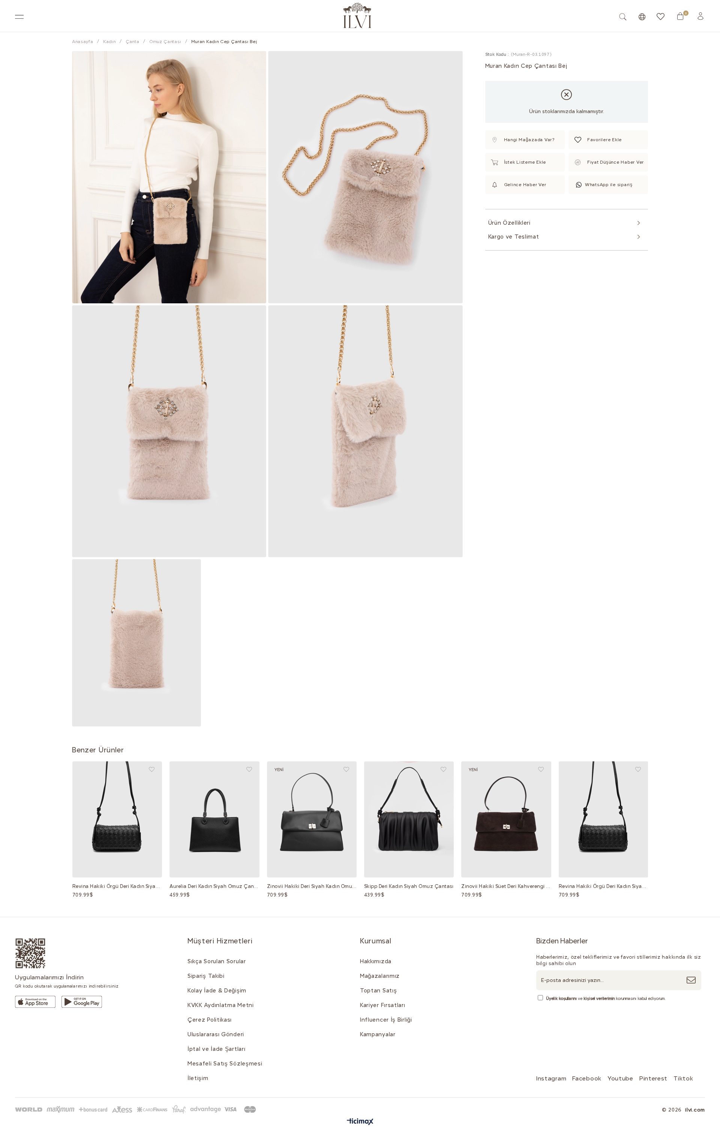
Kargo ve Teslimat (513, 236)
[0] (680, 16)
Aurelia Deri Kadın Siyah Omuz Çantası (214, 886)
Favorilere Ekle (151, 769)
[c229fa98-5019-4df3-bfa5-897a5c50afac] (137, 1109)
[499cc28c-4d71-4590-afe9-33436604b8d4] (35, 1002)
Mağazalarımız (380, 976)
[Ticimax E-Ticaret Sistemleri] (360, 1122)
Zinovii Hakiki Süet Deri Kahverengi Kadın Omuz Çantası (506, 886)
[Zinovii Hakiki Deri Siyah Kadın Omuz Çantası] (312, 819)
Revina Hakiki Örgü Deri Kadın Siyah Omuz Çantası (117, 886)
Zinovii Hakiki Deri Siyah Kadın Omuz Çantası (312, 886)
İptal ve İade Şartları (216, 1049)
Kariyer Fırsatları (382, 1005)
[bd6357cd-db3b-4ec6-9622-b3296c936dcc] (82, 1002)
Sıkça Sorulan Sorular (217, 961)
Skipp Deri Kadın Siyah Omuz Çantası (409, 886)
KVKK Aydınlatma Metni (221, 1005)
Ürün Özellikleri (509, 223)
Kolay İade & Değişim (217, 990)
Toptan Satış (378, 990)
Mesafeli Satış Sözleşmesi (225, 1063)
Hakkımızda (376, 961)
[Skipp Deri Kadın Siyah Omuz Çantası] (409, 819)
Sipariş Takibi (206, 976)
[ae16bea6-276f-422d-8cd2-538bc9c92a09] (30, 953)
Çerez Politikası (210, 1020)
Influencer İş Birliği (386, 1020)
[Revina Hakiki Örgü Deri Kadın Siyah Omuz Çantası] (117, 819)
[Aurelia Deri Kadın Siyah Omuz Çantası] (214, 819)
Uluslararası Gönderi (216, 1034)
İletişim (198, 1078)
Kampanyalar (378, 1034)
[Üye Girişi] (700, 16)
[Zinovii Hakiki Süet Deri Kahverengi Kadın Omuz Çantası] (506, 819)
